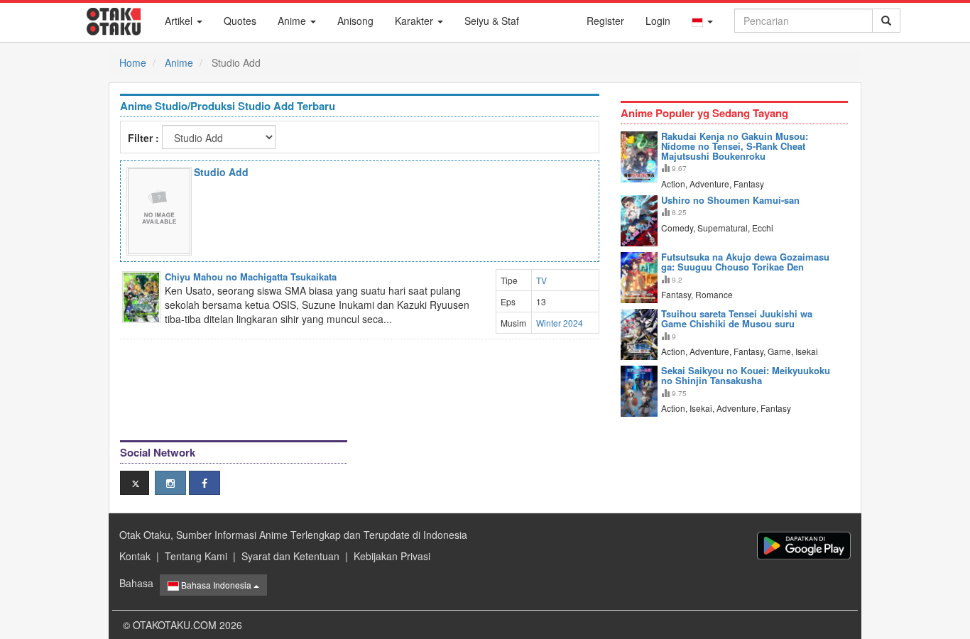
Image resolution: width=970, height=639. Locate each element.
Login (657, 20)
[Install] (804, 546)
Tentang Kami (196, 556)
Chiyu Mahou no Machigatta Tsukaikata (251, 276)
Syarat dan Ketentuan (290, 556)
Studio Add (221, 172)
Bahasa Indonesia (216, 585)
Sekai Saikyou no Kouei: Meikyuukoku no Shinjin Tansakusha (745, 375)
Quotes (240, 20)
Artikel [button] (180, 20)
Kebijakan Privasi (392, 556)
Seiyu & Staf (491, 20)
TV (541, 280)
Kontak (135, 556)
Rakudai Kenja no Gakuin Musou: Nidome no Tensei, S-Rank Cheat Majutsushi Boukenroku (734, 146)
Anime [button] (293, 20)
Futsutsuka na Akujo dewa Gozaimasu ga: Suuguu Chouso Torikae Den (745, 261)
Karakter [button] (415, 20)
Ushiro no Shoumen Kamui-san (730, 200)
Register (605, 20)
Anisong (355, 20)
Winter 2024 (559, 323)
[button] (702, 20)
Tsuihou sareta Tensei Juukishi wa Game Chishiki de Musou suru (736, 318)
